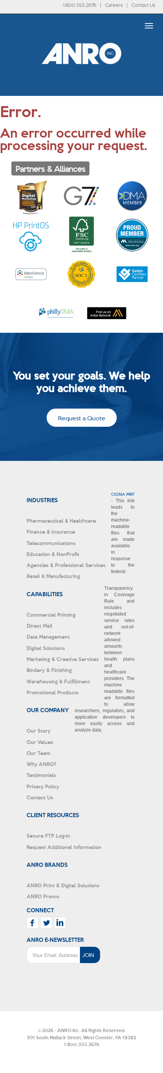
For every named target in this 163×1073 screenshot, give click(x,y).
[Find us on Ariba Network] (106, 313)
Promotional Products (52, 692)
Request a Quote (81, 418)
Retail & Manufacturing (53, 576)
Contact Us (143, 5)
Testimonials (41, 775)
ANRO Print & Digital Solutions (63, 885)
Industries (42, 500)
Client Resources (53, 815)
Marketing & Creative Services (63, 659)
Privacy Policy (43, 786)
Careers (114, 5)
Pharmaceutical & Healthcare (61, 520)
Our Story (38, 730)
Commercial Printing (51, 614)
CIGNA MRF (123, 494)
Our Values (40, 742)
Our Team (38, 753)
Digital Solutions (46, 648)
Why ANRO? (41, 764)
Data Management (48, 636)
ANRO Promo (43, 896)
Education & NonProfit (53, 554)
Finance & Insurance (51, 531)
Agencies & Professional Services (66, 565)
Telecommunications (51, 543)
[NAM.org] (132, 234)
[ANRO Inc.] (81, 76)
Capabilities (45, 594)
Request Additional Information (64, 847)
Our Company (48, 710)
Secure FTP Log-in (48, 835)
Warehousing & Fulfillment (58, 681)
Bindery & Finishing (49, 670)
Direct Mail (39, 625)
